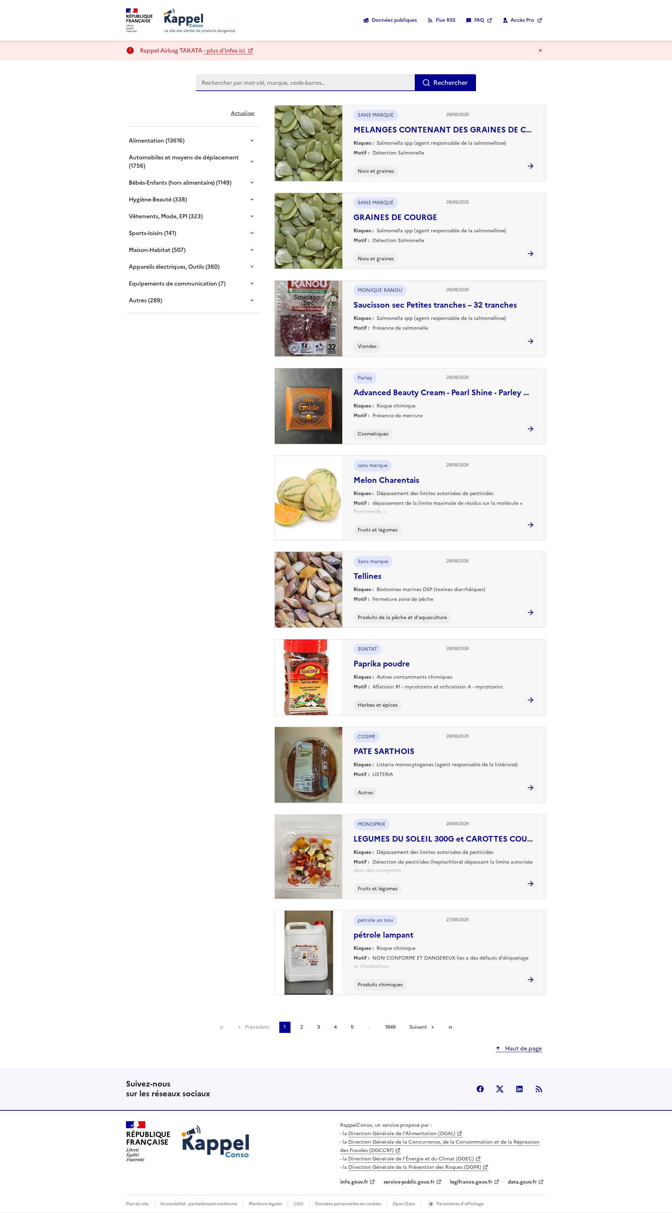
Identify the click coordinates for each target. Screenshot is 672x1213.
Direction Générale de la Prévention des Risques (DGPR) (414, 1167)
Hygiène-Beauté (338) (158, 199)
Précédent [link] (257, 1027)
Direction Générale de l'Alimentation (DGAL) (401, 1133)
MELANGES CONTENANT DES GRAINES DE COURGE (454, 130)
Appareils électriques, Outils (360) (174, 266)
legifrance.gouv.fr (471, 1182)
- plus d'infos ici (225, 50)
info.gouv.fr (354, 1182)
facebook (480, 1089)
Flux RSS (445, 20)
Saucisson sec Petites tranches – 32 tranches (435, 305)
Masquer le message (540, 50)
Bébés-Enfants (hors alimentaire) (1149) (180, 182)
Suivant (418, 1027)
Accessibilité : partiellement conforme (198, 1204)
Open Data (404, 1204)
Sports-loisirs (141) (152, 233)
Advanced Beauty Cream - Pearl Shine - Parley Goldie (451, 392)
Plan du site (137, 1204)
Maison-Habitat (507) (157, 250)
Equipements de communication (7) (177, 283)
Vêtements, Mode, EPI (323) (166, 216)
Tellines (368, 576)
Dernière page (450, 1027)
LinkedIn (519, 1089)
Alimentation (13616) (156, 140)
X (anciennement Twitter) (500, 1089)
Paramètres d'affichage (460, 1204)
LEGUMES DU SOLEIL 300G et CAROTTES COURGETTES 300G (469, 839)
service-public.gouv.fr (409, 1182)
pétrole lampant (383, 935)
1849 (390, 1027)
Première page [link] (221, 1027)
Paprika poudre (382, 664)
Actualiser (243, 113)
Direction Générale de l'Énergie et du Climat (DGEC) (411, 1159)
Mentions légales (265, 1204)
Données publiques (394, 20)
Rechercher (450, 82)
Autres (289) (145, 300)
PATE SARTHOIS (384, 751)
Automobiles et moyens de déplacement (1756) (184, 161)
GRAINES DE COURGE (395, 217)
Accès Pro (522, 20)
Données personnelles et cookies (348, 1204)
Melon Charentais (386, 480)
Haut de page (523, 1048)
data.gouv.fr (522, 1182)
